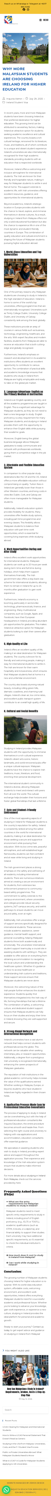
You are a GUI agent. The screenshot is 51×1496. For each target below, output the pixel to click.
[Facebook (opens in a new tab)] (24, 9)
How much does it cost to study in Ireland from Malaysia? (26, 1256)
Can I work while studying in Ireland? (24, 1263)
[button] (25, 1203)
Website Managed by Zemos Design (25, 1483)
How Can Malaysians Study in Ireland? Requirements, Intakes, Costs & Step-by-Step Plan (26, 1392)
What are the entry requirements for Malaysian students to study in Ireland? (22, 1203)
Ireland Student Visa (17, 102)
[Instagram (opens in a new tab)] (27, 9)
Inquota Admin (14, 99)
